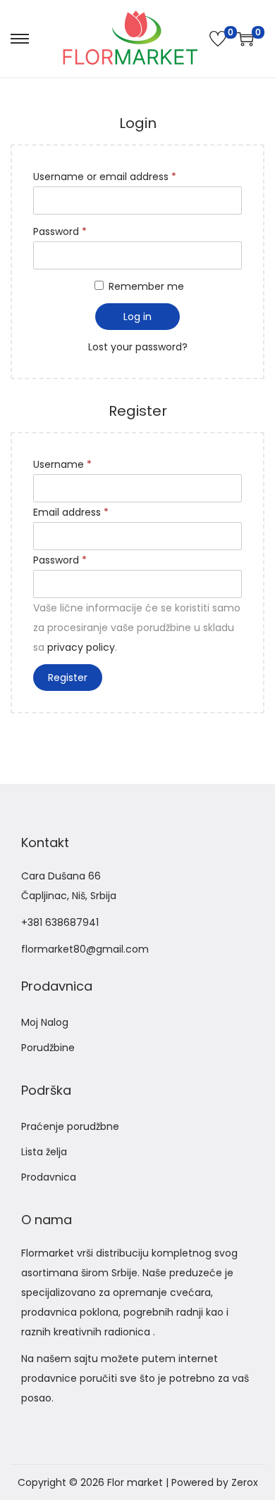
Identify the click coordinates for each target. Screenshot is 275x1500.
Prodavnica (48, 1177)
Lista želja (44, 1152)
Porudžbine (48, 1048)
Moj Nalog (44, 1022)
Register (67, 677)
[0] (217, 38)
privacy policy (81, 647)
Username (62, 464)
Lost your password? (138, 347)
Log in (137, 317)
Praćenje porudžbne (70, 1126)
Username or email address (104, 177)
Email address (71, 512)
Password (60, 231)
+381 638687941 (60, 922)
